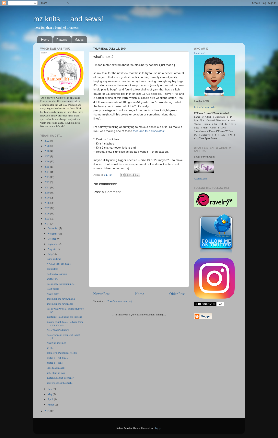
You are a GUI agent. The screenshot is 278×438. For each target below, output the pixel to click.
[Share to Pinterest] (138, 175)
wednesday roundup (57, 274)
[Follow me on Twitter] (216, 253)
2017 (47, 156)
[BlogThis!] (126, 175)
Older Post (177, 293)
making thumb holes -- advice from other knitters (65, 323)
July (50, 254)
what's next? (53, 294)
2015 (47, 166)
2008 (47, 203)
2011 (47, 187)
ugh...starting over (56, 373)
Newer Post (101, 293)
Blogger (158, 428)
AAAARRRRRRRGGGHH (60, 264)
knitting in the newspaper (60, 303)
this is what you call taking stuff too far (65, 310)
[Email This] (122, 175)
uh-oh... (50, 348)
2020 (47, 146)
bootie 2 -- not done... (57, 358)
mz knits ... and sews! (68, 19)
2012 (47, 182)
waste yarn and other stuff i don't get (63, 336)
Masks (79, 39)
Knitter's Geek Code (204, 107)
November (53, 233)
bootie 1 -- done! (55, 362)
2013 (47, 177)
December (53, 228)
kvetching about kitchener (60, 377)
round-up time (54, 259)
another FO (52, 278)
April (51, 399)
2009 (47, 198)
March (51, 404)
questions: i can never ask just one (64, 316)
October (52, 238)
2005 (47, 218)
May (50, 394)
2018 (47, 151)
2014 (47, 172)
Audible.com (200, 178)
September (53, 244)
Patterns (62, 39)
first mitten (52, 269)
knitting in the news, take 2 (61, 298)
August (52, 249)
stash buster (53, 288)
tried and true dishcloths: (149, 131)
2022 (47, 140)
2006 (47, 213)
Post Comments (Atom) (119, 301)
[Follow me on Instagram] (214, 297)
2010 (47, 192)
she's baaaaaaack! (56, 368)
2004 (47, 224)
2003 (47, 411)
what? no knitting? (56, 343)
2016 (47, 161)
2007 (47, 208)
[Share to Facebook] (134, 175)
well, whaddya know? (58, 329)
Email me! (199, 53)
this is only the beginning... (60, 284)
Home (45, 39)
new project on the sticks (59, 383)
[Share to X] (130, 175)
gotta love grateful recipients (62, 352)
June (50, 389)
